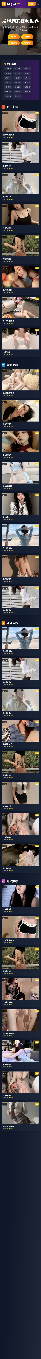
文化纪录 (17, 96)
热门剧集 (8, 73)
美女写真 (17, 73)
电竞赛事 (27, 91)
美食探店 (27, 87)
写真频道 (27, 43)
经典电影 (17, 78)
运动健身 (17, 87)
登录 (31, 4)
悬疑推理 (17, 82)
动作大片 (27, 78)
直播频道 (27, 37)
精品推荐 (17, 69)
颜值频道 (14, 43)
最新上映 (27, 69)
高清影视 (8, 69)
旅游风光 (17, 91)
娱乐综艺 (8, 78)
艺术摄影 (8, 96)
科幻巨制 (27, 82)
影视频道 (14, 37)
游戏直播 (27, 73)
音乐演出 (8, 91)
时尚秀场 (8, 87)
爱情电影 (8, 82)
